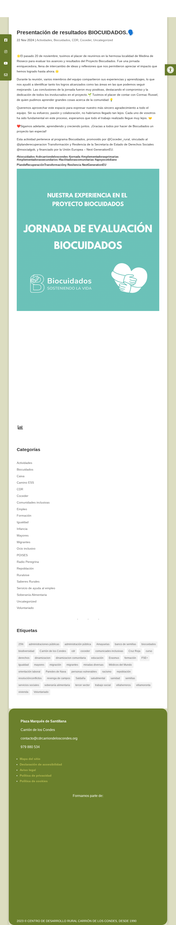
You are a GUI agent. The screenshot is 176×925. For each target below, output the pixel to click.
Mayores (23, 535)
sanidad (115, 678)
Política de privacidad (36, 775)
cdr (73, 651)
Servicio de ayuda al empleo (36, 588)
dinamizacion (42, 657)
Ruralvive (23, 575)
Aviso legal (28, 770)
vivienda (23, 691)
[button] (170, 69)
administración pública (78, 644)
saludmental (98, 678)
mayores (39, 664)
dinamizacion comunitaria (71, 657)
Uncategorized (103, 40)
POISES (22, 555)
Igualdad (23, 522)
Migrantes (23, 542)
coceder (85, 651)
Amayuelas (102, 644)
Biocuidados (62, 40)
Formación (24, 515)
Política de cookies (34, 781)
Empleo (22, 509)
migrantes (72, 664)
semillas (130, 678)
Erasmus (114, 657)
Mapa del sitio (30, 759)
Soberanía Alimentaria (32, 594)
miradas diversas (93, 664)
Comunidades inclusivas (33, 502)
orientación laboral (29, 671)
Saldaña (80, 678)
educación (97, 657)
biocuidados (148, 644)
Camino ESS (25, 482)
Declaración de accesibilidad (41, 764)
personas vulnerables (84, 671)
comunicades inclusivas (109, 651)
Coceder (85, 40)
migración (55, 664)
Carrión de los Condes (53, 651)
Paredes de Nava (56, 671)
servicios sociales (28, 685)
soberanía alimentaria (57, 685)
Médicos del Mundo (120, 664)
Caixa (20, 476)
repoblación (124, 671)
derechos (23, 657)
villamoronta (143, 685)
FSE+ (144, 657)
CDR (75, 40)
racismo (106, 671)
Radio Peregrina (28, 561)
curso (149, 651)
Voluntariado (25, 608)
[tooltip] (6, 40)
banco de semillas (125, 644)
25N (20, 644)
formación (130, 657)
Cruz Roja (134, 651)
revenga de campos (58, 678)
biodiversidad (26, 651)
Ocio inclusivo (26, 548)
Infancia (22, 528)
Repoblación (25, 568)
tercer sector (82, 685)
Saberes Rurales (28, 581)
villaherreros (123, 685)
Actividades (44, 40)
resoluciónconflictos (30, 678)
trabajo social (103, 685)
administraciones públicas (44, 644)
